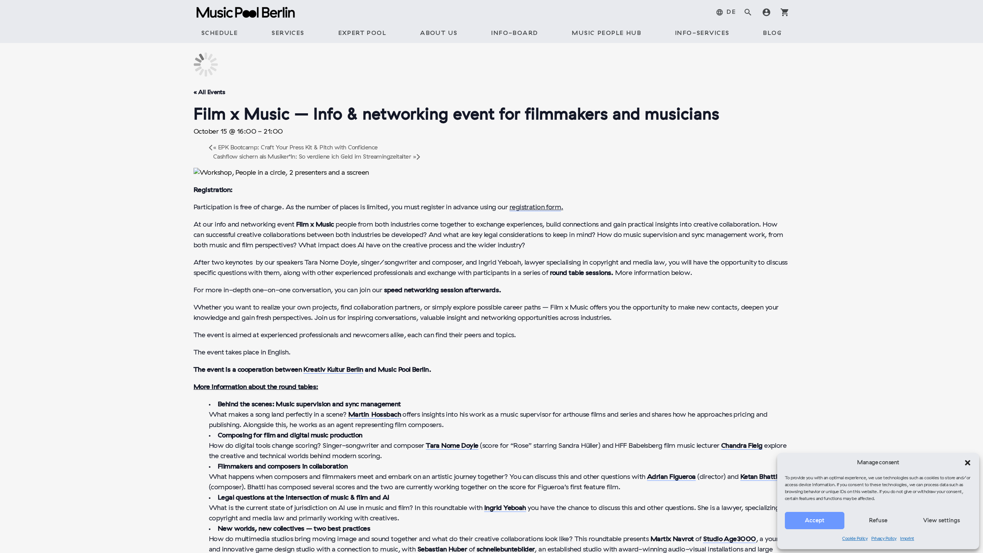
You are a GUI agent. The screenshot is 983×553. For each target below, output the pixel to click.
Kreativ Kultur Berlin (333, 370)
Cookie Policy (854, 539)
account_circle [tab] (766, 12)
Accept (814, 520)
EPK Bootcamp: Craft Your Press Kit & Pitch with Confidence (295, 148)
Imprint (907, 539)
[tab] (726, 12)
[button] (967, 463)
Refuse (878, 520)
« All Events (209, 92)
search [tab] (748, 12)
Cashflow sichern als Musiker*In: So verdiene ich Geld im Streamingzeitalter (314, 157)
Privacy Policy (883, 539)
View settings (941, 520)
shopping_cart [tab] (784, 12)
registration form (535, 207)
